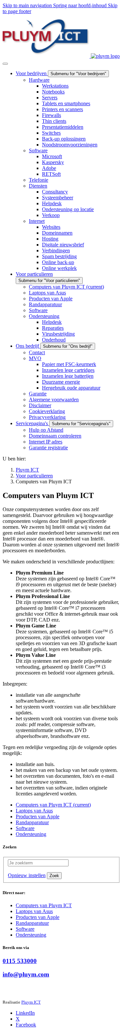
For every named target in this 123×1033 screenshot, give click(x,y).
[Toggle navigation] (5, 64)
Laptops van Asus (34, 911)
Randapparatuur (32, 923)
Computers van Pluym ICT (44, 905)
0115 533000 (20, 961)
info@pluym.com (26, 974)
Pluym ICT (31, 1002)
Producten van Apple (37, 917)
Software (25, 929)
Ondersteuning (31, 935)
